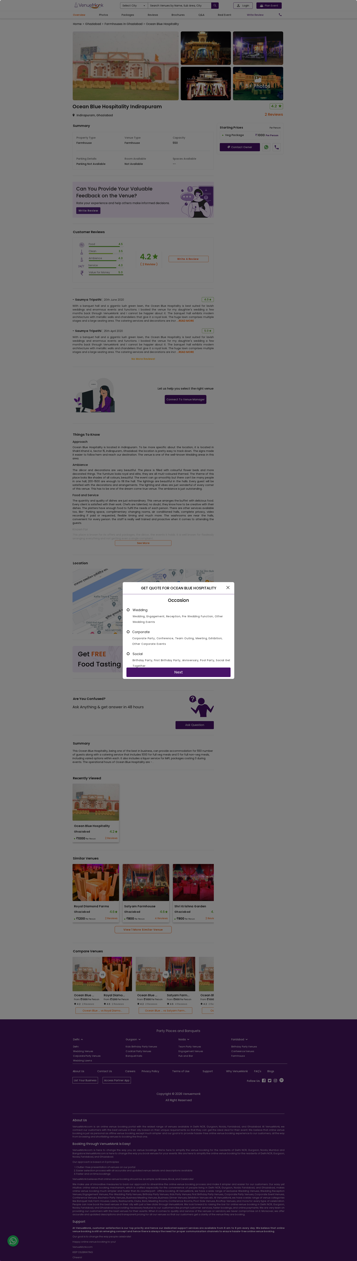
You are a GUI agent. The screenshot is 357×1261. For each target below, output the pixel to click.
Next (178, 672)
